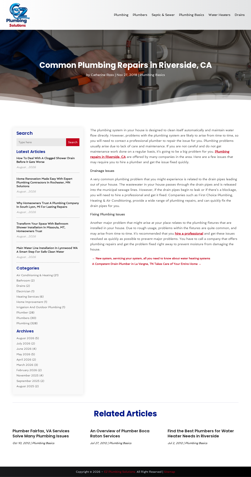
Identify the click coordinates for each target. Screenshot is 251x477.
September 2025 (28, 380)
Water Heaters (219, 15)
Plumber (22, 312)
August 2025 (25, 386)
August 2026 (25, 338)
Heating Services (27, 296)
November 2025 (27, 375)
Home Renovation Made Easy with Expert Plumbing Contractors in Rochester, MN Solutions (44, 182)
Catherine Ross (102, 75)
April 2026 (23, 359)
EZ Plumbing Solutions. (120, 471)
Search (72, 142)
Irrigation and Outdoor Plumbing (38, 307)
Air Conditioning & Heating (34, 275)
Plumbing (121, 15)
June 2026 (24, 348)
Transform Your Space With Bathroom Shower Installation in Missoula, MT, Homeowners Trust (42, 227)
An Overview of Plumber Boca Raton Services (119, 433)
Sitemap (169, 471)
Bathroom (23, 280)
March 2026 (24, 364)
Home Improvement (29, 301)
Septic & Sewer (163, 15)
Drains (240, 15)
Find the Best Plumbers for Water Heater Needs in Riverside (201, 433)
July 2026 (23, 343)
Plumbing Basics (191, 15)
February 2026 (26, 370)
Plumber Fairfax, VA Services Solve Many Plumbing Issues (41, 433)
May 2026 (23, 354)
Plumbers (140, 15)
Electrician (23, 291)
